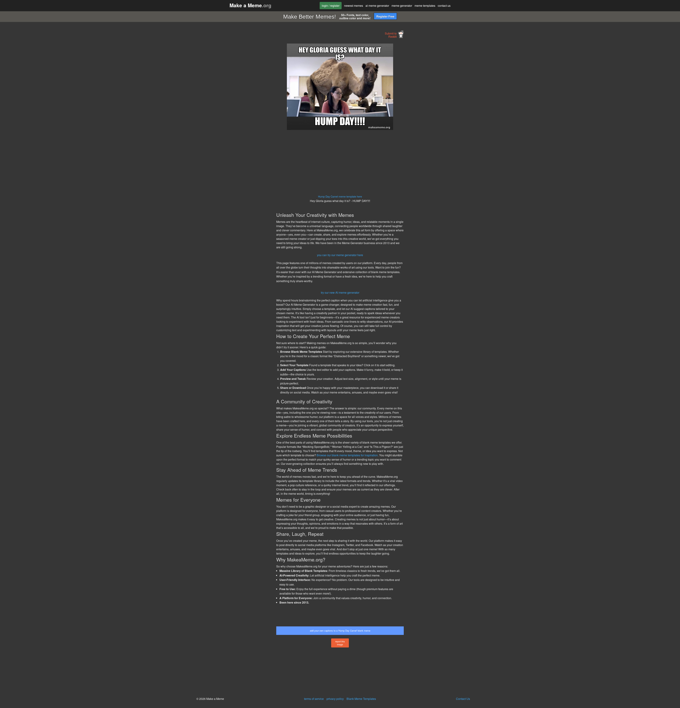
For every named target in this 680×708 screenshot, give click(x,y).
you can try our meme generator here (340, 255)
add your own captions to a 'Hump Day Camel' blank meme (340, 630)
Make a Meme (250, 5)
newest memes (353, 6)
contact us (444, 6)
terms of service (314, 699)
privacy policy (335, 699)
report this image (340, 643)
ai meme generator (377, 6)
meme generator (402, 6)
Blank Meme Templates (361, 699)
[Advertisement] (243, 97)
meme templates (425, 6)
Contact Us (463, 699)
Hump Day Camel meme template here (340, 196)
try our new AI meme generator (340, 292)
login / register (330, 6)
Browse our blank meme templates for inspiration (347, 455)
